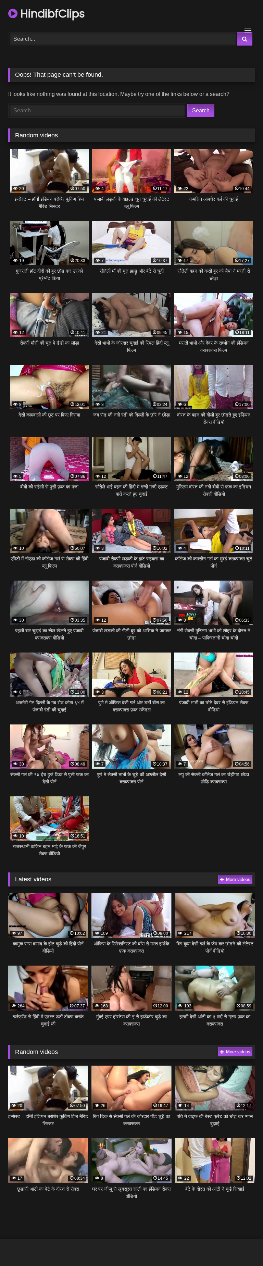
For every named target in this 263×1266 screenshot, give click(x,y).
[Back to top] (241, 1245)
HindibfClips (51, 13)
